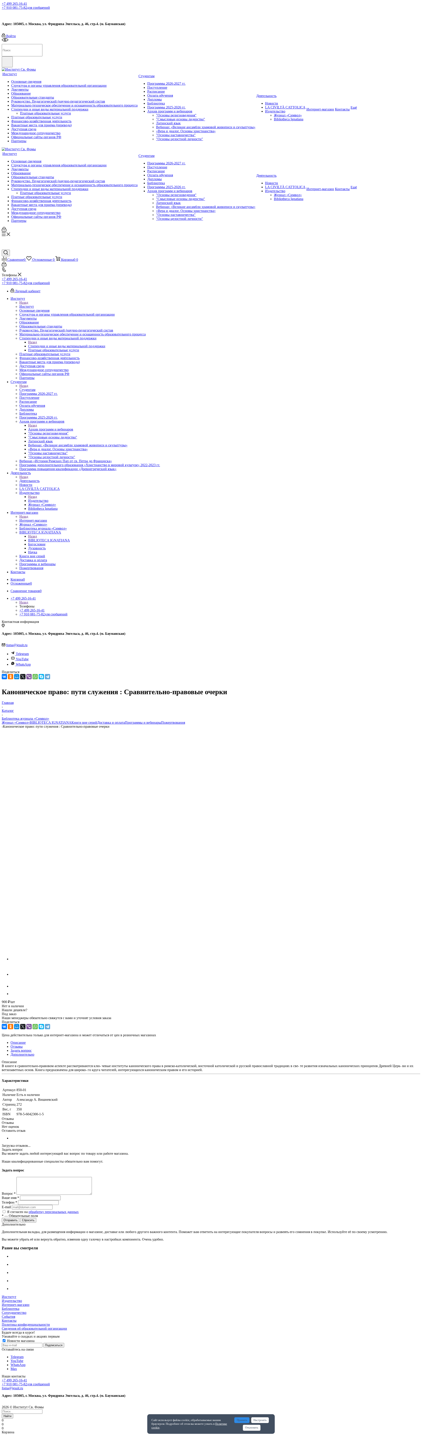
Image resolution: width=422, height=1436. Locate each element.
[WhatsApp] (35, 676)
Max (30, 14)
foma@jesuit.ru (16, 645)
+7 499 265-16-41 (14, 4)
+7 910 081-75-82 (26, 7)
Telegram (22, 654)
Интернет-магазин (33, 520)
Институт (26, 306)
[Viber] (29, 676)
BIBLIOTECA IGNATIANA (49, 540)
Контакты (9, 1320)
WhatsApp (23, 664)
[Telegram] (47, 676)
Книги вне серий (84, 722)
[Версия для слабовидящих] (5, 42)
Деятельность (29, 481)
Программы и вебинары (143, 722)
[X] (22, 676)
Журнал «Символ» (16, 722)
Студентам (27, 390)
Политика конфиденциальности (26, 1324)
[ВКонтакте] (4, 676)
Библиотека (10, 1309)
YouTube (22, 659)
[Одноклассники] (10, 676)
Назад (23, 302)
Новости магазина (20, 1341)
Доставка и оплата (111, 722)
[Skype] (41, 676)
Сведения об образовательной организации (34, 1328)
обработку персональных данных (54, 1212)
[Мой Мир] (16, 676)
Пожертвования (173, 722)
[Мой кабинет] (4, 230)
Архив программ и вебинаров (50, 429)
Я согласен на (43, 1212)
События (8, 1316)
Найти (7, 1416)
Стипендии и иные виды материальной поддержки (66, 346)
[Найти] (7, 61)
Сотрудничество (14, 1312)
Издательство (38, 501)
